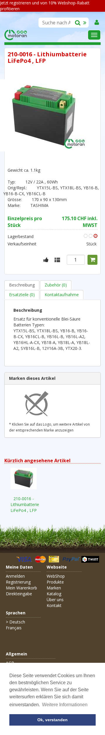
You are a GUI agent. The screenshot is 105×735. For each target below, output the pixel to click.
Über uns (55, 599)
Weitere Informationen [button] (65, 704)
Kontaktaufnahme (62, 294)
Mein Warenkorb (21, 588)
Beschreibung (22, 285)
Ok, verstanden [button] (52, 719)
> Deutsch (15, 622)
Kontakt (54, 605)
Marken (54, 588)
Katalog (54, 593)
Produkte (55, 582)
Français (14, 628)
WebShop (56, 576)
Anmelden (15, 576)
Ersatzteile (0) (22, 294)
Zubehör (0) (56, 285)
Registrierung (18, 582)
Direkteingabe (19, 593)
